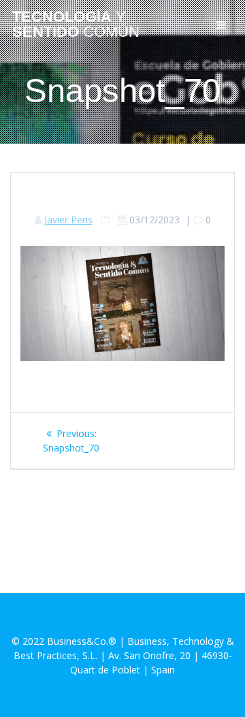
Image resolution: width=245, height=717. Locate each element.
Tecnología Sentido (76, 25)
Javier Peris (68, 219)
